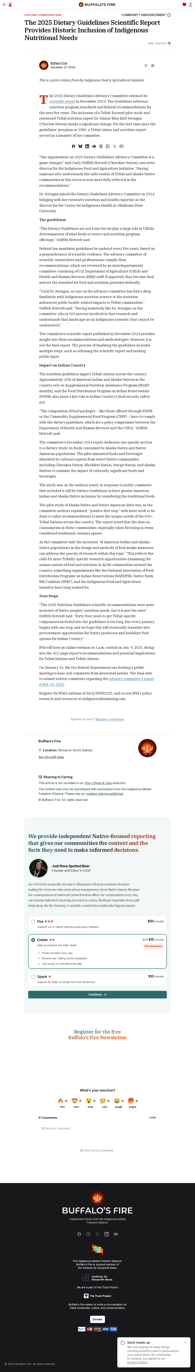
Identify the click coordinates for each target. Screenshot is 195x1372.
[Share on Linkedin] (87, 146)
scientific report (62, 101)
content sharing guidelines (104, 794)
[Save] (146, 65)
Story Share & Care (98, 783)
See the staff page (51, 757)
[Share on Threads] (101, 146)
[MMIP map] (10, 5)
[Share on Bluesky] (80, 146)
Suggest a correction (109, 719)
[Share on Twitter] (115, 146)
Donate (97, 1319)
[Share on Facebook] (73, 146)
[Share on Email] (121, 146)
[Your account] (190, 5)
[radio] (97, 924)
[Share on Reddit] (94, 146)
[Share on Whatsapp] (108, 146)
